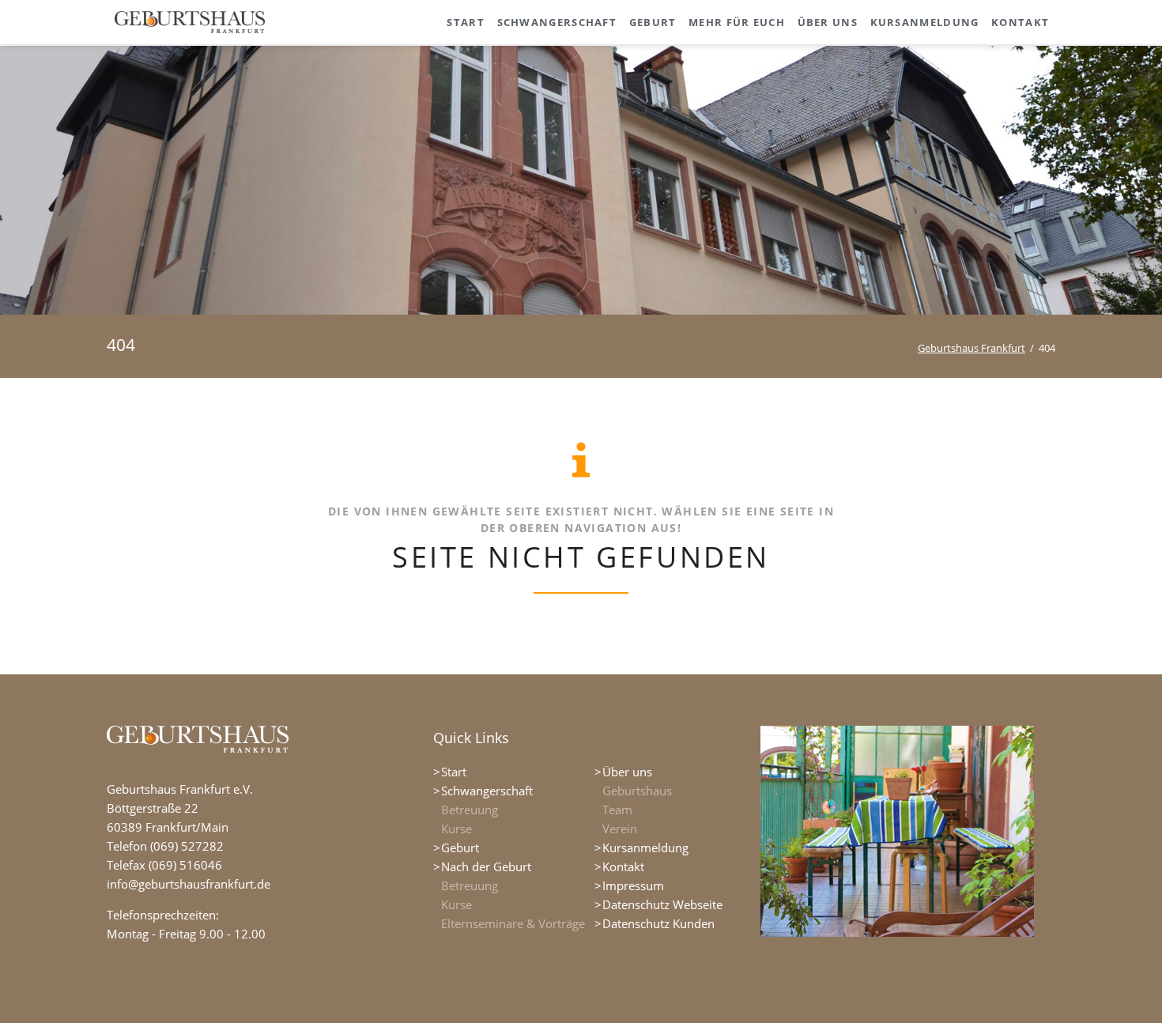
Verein (619, 828)
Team (617, 809)
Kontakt (623, 866)
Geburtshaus (637, 790)
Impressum (633, 885)
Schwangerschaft (487, 790)
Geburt (460, 847)
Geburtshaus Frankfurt (971, 348)
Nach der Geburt (486, 866)
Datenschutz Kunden (658, 923)
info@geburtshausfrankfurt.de (188, 884)
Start (453, 772)
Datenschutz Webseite (662, 904)
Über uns (627, 772)
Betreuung (469, 809)
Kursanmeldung (645, 847)
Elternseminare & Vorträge (513, 923)
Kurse (456, 828)
